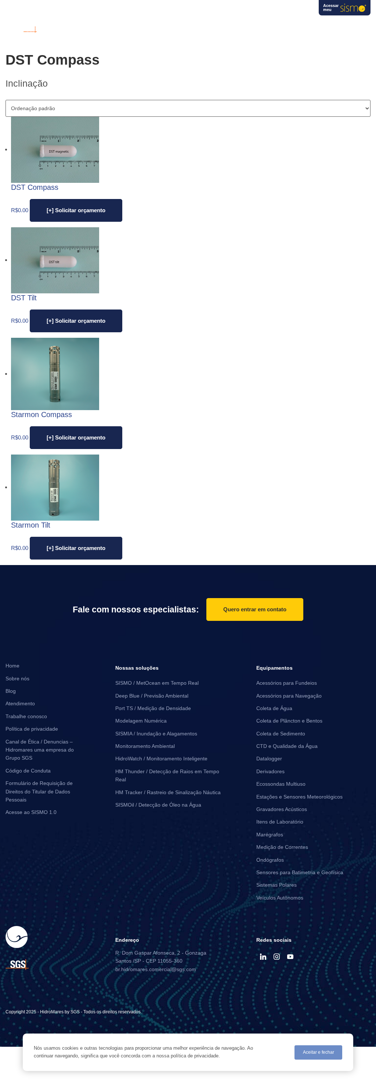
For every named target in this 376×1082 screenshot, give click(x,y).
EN (288, 11)
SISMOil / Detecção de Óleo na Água (158, 805)
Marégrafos (269, 834)
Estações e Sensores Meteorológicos (299, 797)
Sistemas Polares (276, 885)
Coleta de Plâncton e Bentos (289, 721)
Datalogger (269, 758)
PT (274, 11)
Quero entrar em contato (254, 609)
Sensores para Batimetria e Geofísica (299, 872)
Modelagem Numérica (141, 721)
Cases (223, 25)
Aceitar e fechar (318, 1052)
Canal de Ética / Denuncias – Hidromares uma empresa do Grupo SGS (40, 750)
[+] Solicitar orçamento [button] (76, 210)
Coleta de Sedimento (280, 734)
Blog (243, 25)
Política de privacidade (32, 729)
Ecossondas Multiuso (281, 784)
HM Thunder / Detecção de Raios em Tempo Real (167, 775)
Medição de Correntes (282, 847)
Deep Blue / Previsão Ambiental (151, 696)
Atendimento (20, 703)
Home (12, 666)
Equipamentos (185, 25)
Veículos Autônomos (279, 898)
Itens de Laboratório (279, 822)
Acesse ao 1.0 (31, 812)
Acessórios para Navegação (289, 696)
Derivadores (270, 771)
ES (302, 11)
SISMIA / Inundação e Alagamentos (156, 734)
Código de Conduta (28, 771)
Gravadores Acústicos (281, 809)
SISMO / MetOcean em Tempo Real (157, 683)
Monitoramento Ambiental (145, 746)
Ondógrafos (270, 860)
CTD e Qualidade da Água (287, 746)
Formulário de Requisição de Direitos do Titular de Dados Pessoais (39, 791)
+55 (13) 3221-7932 (180, 10)
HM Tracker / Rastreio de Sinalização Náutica (168, 792)
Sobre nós (274, 25)
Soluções (143, 25)
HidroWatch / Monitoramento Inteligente (161, 758)
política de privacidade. (195, 1056)
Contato (359, 25)
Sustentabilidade (318, 25)
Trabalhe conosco (26, 716)
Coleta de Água (274, 708)
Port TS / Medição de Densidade (153, 708)
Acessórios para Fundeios (286, 683)
